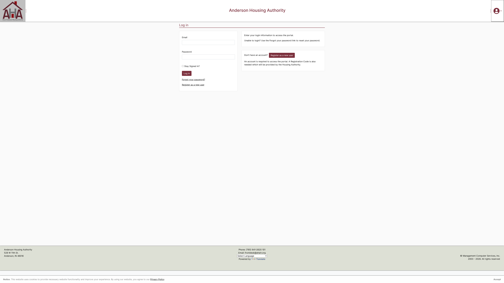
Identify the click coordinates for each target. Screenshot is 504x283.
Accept (497, 279)
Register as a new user (193, 84)
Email (184, 37)
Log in (187, 73)
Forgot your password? (193, 79)
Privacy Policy (157, 279)
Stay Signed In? (192, 66)
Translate (260, 259)
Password (187, 51)
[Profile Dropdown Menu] (497, 11)
